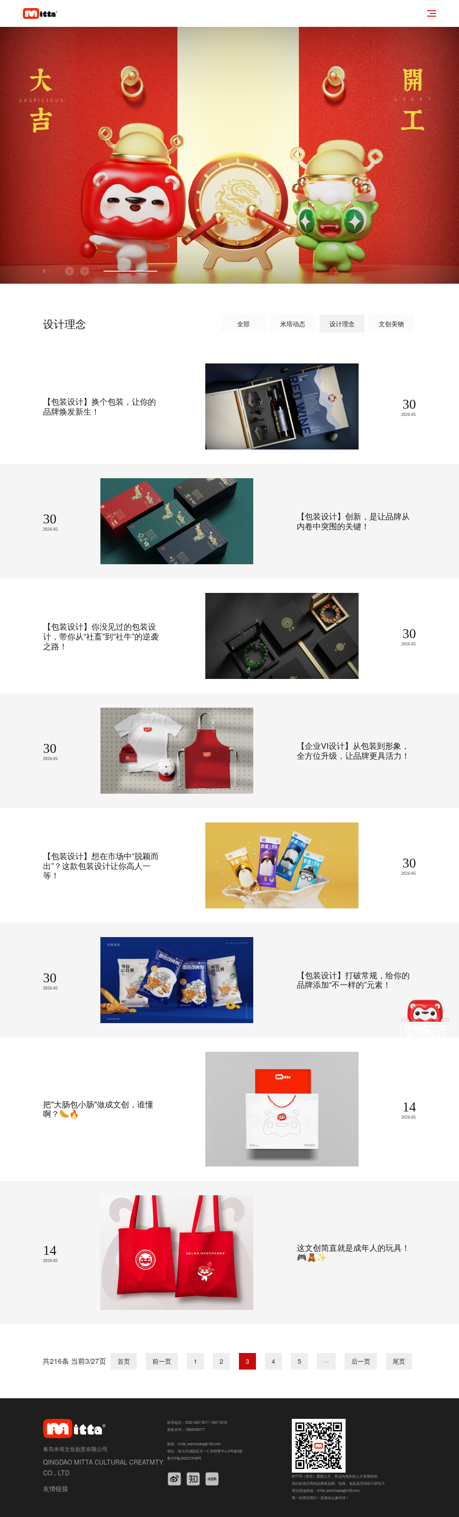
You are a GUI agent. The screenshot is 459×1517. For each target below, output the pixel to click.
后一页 (360, 1361)
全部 (243, 323)
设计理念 (342, 323)
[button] (69, 271)
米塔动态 (292, 323)
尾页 (399, 1361)
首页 (123, 1361)
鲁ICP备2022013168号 (184, 1458)
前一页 (161, 1361)
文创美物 (391, 323)
